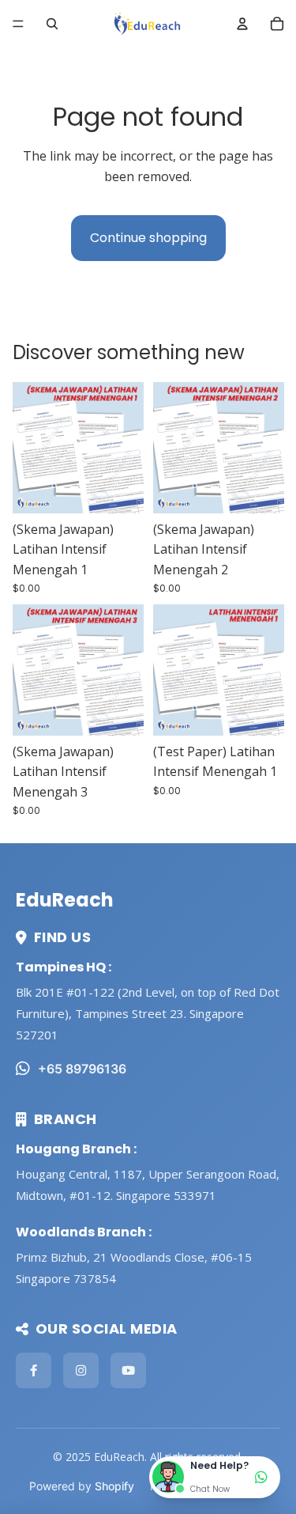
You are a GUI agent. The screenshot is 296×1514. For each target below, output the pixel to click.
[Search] (52, 23)
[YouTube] (128, 1370)
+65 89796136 (82, 1069)
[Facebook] (33, 1370)
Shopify (114, 1486)
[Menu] (18, 24)
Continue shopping (148, 238)
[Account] (242, 23)
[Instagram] (81, 1370)
